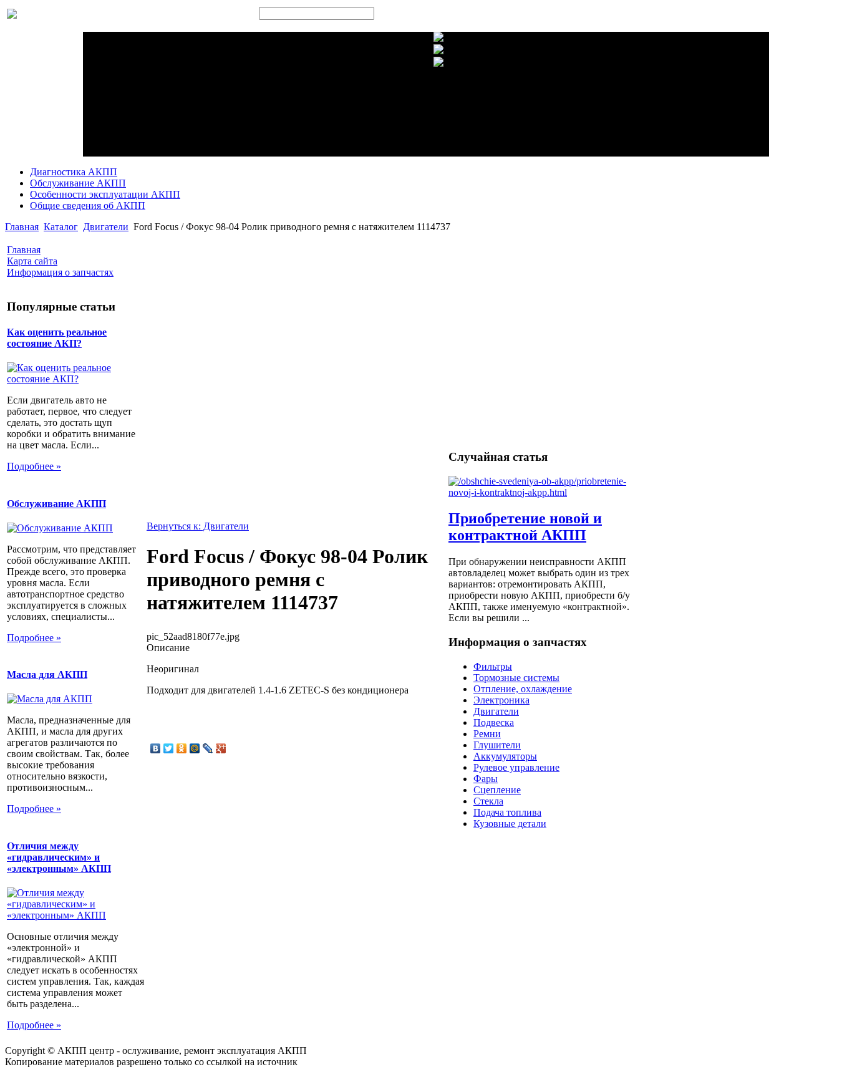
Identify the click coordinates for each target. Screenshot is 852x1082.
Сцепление (497, 790)
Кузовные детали (509, 823)
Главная (22, 226)
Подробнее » (34, 466)
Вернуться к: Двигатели (198, 526)
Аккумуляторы (505, 756)
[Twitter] (168, 748)
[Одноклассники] (181, 748)
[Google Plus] (221, 748)
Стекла (488, 801)
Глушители (497, 745)
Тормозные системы (516, 677)
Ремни (487, 733)
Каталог (61, 226)
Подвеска (493, 722)
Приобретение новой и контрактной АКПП (525, 526)
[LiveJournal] (208, 748)
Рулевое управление (516, 767)
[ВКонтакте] (155, 748)
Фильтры (492, 666)
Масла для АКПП (47, 674)
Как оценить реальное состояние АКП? (57, 338)
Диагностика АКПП (73, 172)
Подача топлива (507, 812)
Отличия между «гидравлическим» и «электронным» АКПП (59, 857)
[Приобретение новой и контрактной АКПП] (546, 492)
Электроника (501, 700)
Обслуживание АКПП (78, 183)
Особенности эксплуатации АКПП (105, 194)
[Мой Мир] (194, 748)
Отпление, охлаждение (522, 688)
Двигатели (105, 226)
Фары (485, 778)
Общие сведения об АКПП (87, 205)
